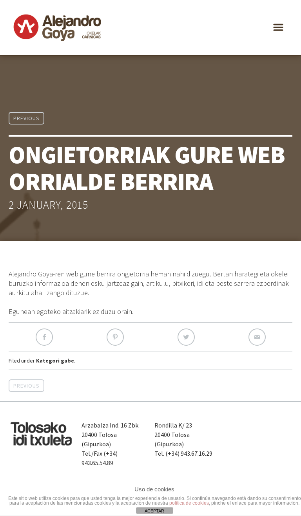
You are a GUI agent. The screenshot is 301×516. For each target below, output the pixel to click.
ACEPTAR (154, 511)
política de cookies (189, 503)
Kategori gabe (55, 360)
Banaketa (154, 28)
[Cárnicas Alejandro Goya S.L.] (58, 27)
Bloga (192, 28)
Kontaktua (232, 28)
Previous (26, 118)
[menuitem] (268, 28)
